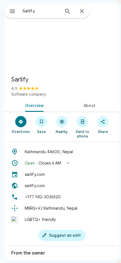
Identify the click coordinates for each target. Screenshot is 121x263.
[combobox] (41, 11)
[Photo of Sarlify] (62, 37)
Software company (28, 94)
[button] (62, 163)
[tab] (33, 105)
